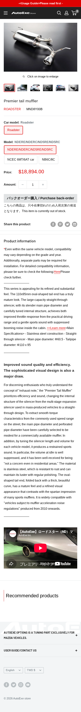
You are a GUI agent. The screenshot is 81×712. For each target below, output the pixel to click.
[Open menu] (6, 12)
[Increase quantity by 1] (43, 185)
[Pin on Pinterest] (60, 224)
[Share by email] (74, 224)
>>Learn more (56, 328)
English (10, 670)
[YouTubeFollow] (28, 684)
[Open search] (59, 13)
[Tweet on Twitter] (67, 224)
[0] (74, 13)
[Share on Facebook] (53, 224)
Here (57, 271)
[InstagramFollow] (20, 684)
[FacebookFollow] (6, 684)
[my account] (66, 13)
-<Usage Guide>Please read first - (40, 3)
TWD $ (31, 670)
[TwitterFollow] (13, 684)
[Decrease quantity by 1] (23, 185)
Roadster (12, 109)
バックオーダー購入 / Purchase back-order (40, 198)
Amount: (10, 184)
